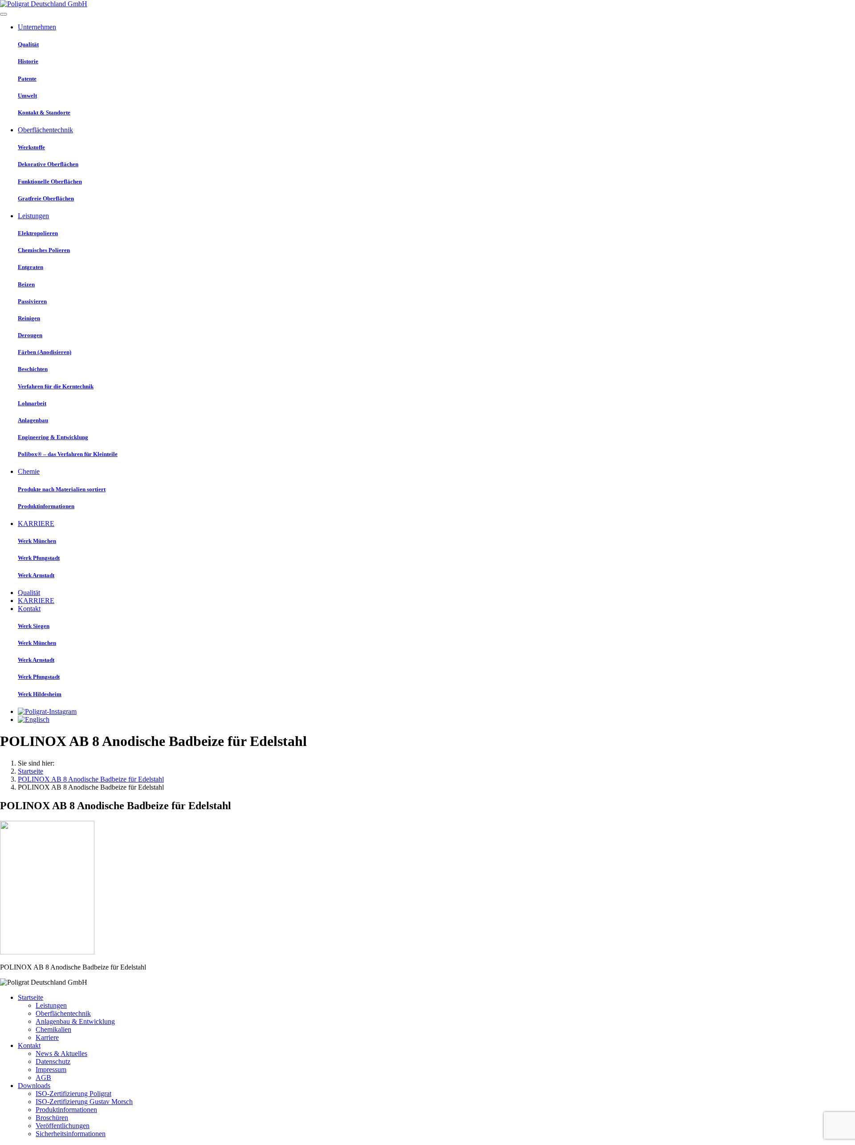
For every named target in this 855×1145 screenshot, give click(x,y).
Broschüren (52, 1117)
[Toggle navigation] (3, 14)
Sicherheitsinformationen (71, 1133)
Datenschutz (53, 1061)
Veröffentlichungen (63, 1125)
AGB (43, 1077)
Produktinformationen (66, 1109)
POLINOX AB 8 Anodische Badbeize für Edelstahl (91, 779)
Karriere (47, 1037)
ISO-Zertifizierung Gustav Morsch (84, 1101)
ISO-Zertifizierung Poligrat (73, 1093)
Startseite (30, 771)
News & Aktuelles (61, 1053)
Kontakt (29, 1045)
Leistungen (51, 1005)
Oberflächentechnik (63, 1013)
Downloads (34, 1085)
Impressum (51, 1069)
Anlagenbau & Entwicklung (75, 1021)
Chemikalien (53, 1029)
